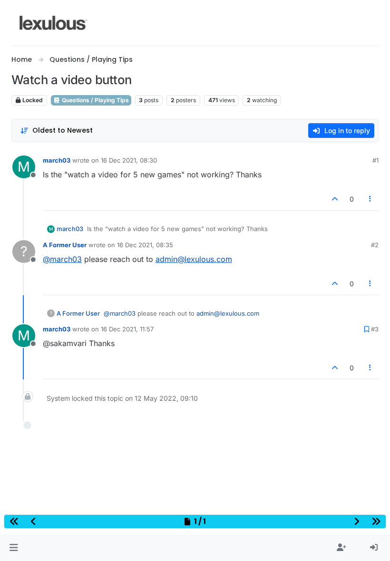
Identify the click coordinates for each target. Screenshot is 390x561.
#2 (375, 245)
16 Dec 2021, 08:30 (129, 160)
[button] (13, 547)
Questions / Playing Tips (94, 100)
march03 (56, 160)
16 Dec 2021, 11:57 (127, 329)
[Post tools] (370, 199)
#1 (375, 160)
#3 (375, 329)
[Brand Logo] (53, 22)
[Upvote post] (334, 199)
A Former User (65, 245)
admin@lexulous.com (194, 259)
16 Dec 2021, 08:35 (145, 245)
